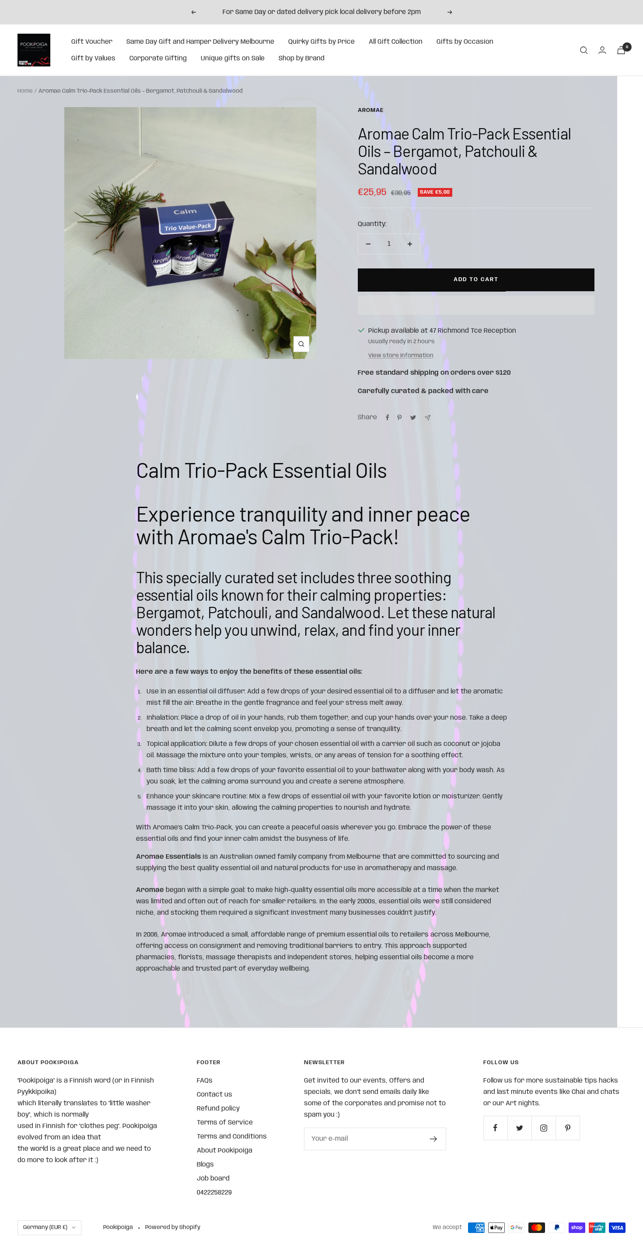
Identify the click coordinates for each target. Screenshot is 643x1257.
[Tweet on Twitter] (413, 417)
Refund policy (218, 1108)
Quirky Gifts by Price (321, 41)
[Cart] (621, 50)
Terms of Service (225, 1122)
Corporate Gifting (158, 58)
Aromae (371, 110)
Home (25, 91)
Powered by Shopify (172, 1227)
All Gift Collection (396, 41)
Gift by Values (93, 58)
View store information (400, 356)
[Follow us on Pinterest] (568, 1128)
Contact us (214, 1094)
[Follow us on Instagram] (543, 1128)
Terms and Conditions (232, 1136)
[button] (476, 305)
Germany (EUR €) (45, 1227)
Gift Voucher (91, 41)
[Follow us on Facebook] (495, 1128)
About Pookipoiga (224, 1150)
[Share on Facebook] (387, 417)
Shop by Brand (302, 58)
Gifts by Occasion (465, 41)
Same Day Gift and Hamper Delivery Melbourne (200, 41)
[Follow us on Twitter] (519, 1128)
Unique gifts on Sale (233, 58)
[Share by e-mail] (427, 418)
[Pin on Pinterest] (399, 417)
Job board (213, 1178)
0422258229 (214, 1192)
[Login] (602, 50)
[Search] (584, 50)
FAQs (205, 1080)
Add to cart (476, 279)
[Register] (433, 1139)
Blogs (205, 1164)
